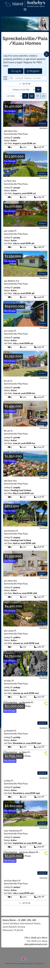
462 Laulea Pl (10, 631)
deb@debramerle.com (35, 944)
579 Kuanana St (11, 531)
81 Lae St (8, 381)
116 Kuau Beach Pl (12, 881)
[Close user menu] (46, 54)
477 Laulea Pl (10, 331)
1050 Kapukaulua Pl (13, 831)
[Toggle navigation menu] (5, 78)
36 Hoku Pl (9, 681)
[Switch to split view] (37, 96)
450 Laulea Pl (10, 231)
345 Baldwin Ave (11, 281)
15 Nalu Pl (8, 781)
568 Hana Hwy (10, 131)
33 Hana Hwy (10, 181)
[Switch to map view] (43, 96)
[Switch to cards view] (31, 96)
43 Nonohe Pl (10, 731)
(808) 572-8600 (39, 937)
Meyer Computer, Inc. (37, 964)
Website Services (11, 964)
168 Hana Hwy (10, 481)
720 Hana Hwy (10, 581)
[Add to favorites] (46, 104)
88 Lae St (8, 431)
